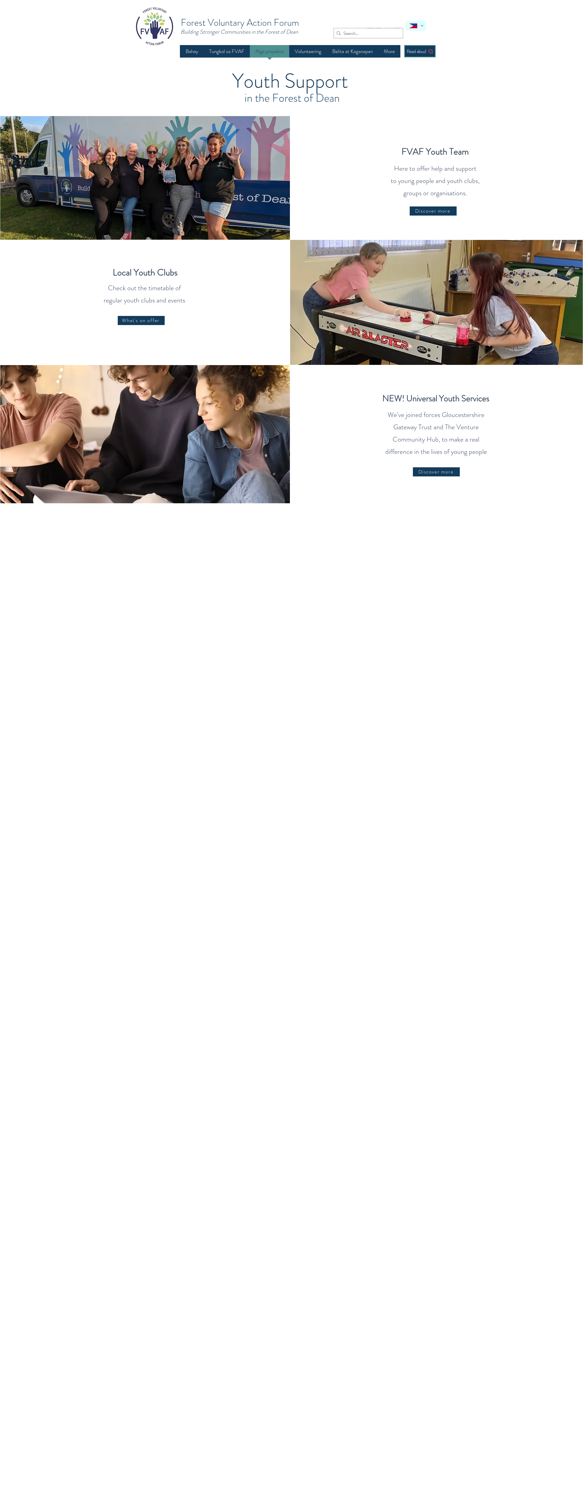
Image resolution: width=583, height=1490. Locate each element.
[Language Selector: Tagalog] (416, 26)
